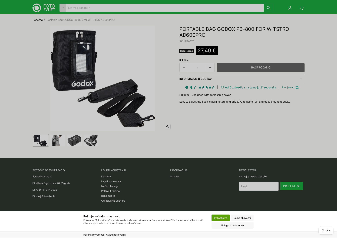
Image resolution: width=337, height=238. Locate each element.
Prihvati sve (220, 217)
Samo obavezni (242, 217)
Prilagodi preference (232, 225)
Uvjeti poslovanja (116, 234)
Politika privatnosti (93, 234)
